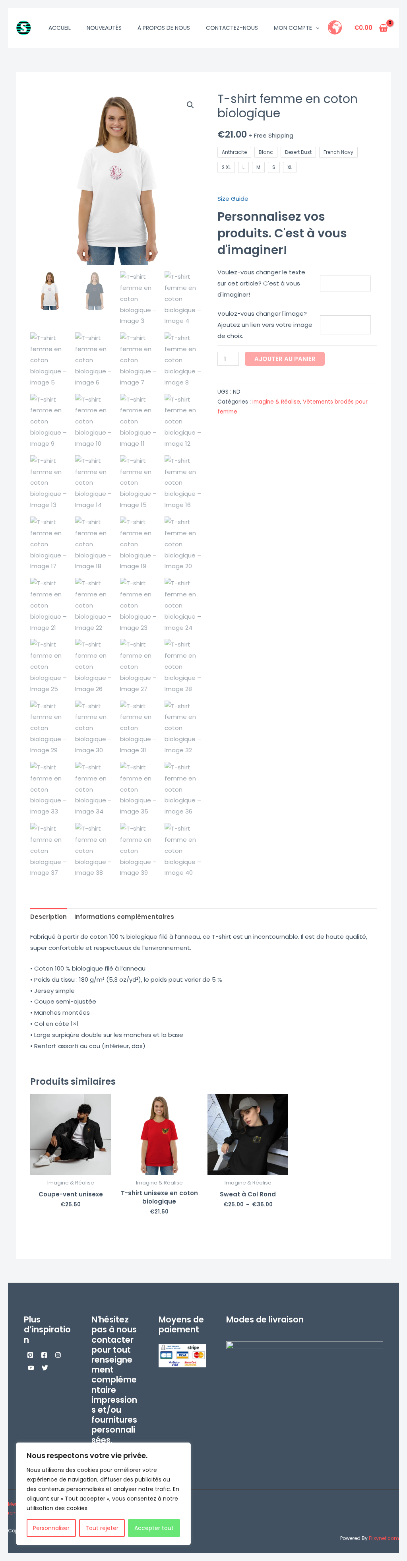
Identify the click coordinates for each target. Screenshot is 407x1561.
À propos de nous (164, 28)
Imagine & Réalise (276, 402)
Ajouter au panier (285, 359)
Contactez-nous (232, 28)
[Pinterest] (30, 1355)
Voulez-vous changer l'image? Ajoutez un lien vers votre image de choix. (264, 324)
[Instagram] (58, 1355)
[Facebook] (44, 1355)
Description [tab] (48, 917)
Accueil (59, 28)
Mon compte (293, 28)
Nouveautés (104, 28)
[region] (103, 1494)
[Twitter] (45, 1367)
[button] (315, 28)
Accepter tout (154, 1528)
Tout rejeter (101, 1528)
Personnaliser (51, 1528)
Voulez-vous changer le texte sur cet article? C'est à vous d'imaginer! (261, 283)
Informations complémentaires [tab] (124, 917)
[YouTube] (31, 1367)
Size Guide (232, 198)
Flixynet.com (384, 1538)
